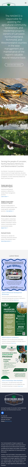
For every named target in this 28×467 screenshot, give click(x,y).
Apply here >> (4, 228)
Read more (16, 300)
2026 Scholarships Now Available (12, 380)
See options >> (10, 211)
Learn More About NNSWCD (14, 64)
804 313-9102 (8, 421)
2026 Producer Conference (10, 337)
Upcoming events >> (6, 241)
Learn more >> (5, 196)
